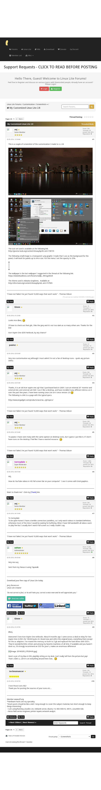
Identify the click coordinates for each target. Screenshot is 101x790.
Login (44, 89)
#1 (93, 139)
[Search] (91, 107)
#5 (93, 432)
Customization (29, 104)
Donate (63, 49)
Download (49, 49)
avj (15, 129)
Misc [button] (30, 55)
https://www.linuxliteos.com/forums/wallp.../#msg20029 (30, 276)
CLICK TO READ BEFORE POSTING (67, 66)
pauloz (12, 345)
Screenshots (41, 104)
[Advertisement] (50, 18)
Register (56, 89)
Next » (21, 119)
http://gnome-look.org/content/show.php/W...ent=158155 (31, 251)
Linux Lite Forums (14, 104)
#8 (93, 557)
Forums (14, 49)
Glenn (17, 307)
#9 (93, 627)
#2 (93, 315)
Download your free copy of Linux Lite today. (25, 580)
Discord (75, 49)
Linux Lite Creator (14, 588)
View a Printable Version (16, 736)
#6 (93, 472)
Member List (16, 55)
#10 (93, 681)
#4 (93, 383)
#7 (93, 513)
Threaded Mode (87, 124)
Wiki (38, 49)
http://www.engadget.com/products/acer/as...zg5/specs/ (30, 400)
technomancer (16, 671)
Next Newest (29, 722)
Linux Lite (27, 49)
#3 (93, 353)
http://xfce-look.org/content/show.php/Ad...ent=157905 (30, 283)
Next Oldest (15, 722)
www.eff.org (19, 699)
